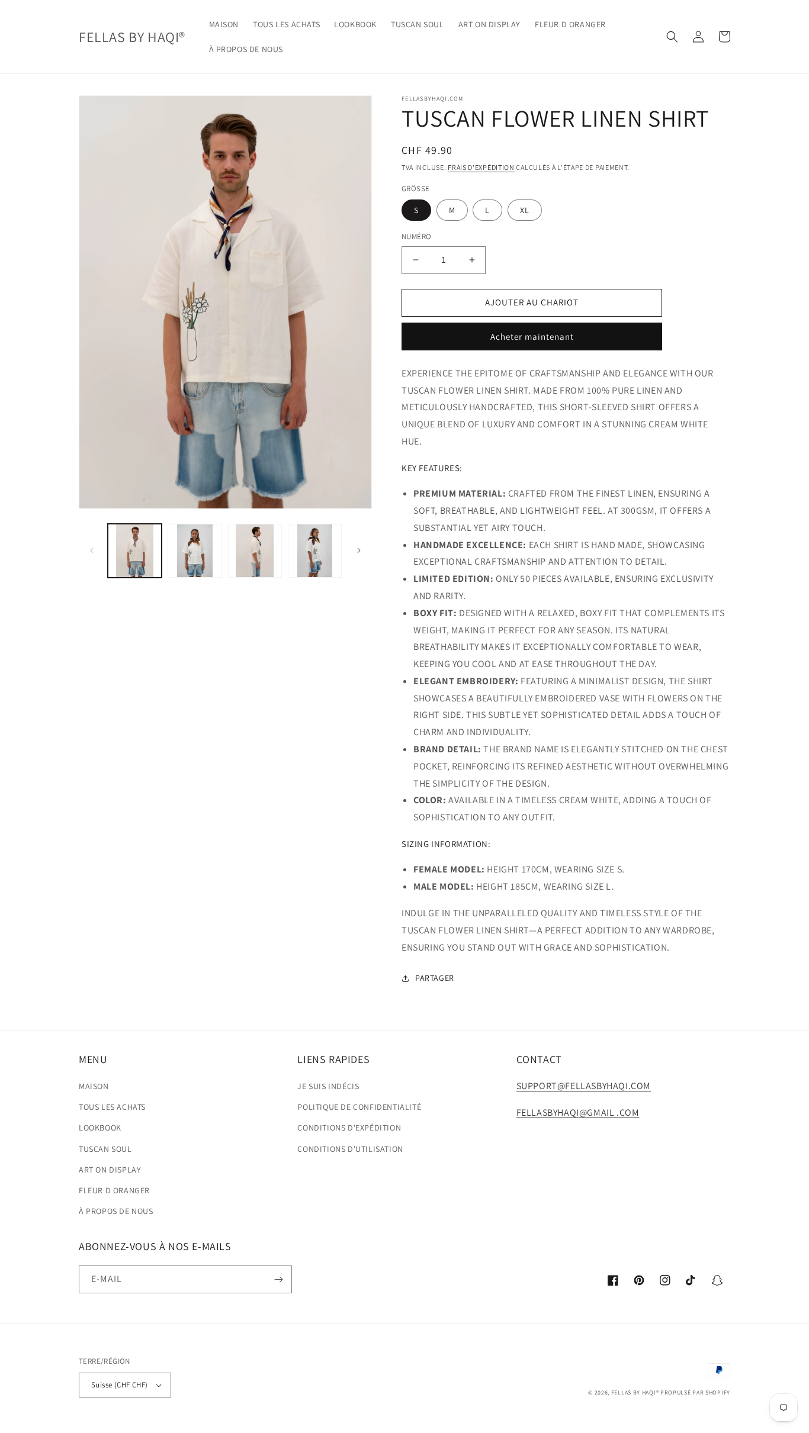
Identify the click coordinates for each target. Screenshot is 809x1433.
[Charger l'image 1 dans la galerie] (135, 551)
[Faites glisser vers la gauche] (92, 550)
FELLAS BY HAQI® (635, 1392)
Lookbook (100, 1127)
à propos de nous (116, 1211)
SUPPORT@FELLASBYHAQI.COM (583, 1086)
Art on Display (110, 1169)
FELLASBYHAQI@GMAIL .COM (578, 1112)
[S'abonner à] (278, 1279)
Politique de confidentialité (359, 1107)
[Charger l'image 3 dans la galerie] (255, 551)
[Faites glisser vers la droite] (359, 550)
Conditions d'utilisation (350, 1149)
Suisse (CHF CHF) (119, 1385)
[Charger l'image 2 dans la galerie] (194, 551)
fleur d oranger (114, 1190)
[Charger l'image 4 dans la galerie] (315, 551)
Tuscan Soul (105, 1149)
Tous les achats (112, 1107)
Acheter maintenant (532, 336)
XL (524, 210)
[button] (672, 37)
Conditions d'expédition (349, 1127)
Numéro (416, 236)
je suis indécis (328, 1086)
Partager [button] (434, 977)
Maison (94, 1086)
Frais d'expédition (481, 167)
